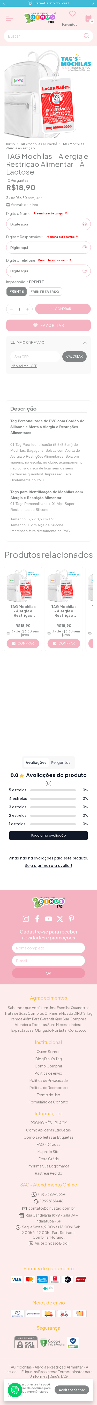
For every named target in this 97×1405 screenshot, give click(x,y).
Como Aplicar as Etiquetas (48, 1130)
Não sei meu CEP (24, 366)
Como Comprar (48, 1066)
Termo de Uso (48, 1094)
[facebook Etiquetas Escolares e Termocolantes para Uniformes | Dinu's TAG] (37, 918)
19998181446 (51, 1201)
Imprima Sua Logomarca (48, 1166)
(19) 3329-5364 (51, 1194)
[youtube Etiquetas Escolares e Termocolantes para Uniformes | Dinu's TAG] (48, 918)
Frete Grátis (49, 1158)
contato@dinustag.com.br (51, 1208)
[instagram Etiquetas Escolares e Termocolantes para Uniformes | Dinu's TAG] (26, 918)
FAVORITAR (52, 325)
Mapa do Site (48, 1151)
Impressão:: (25, 281)
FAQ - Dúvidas (48, 1144)
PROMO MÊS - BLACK (49, 1122)
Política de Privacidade (48, 1080)
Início (10, 144)
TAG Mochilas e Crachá (38, 144)
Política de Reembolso (48, 1087)
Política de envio (48, 1073)
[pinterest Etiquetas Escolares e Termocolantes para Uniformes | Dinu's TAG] (71, 918)
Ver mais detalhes (24, 205)
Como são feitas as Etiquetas (48, 1137)
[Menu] (10, 18)
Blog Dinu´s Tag (48, 1058)
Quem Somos (49, 1051)
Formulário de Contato (48, 1102)
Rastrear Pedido (48, 1173)
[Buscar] (86, 36)
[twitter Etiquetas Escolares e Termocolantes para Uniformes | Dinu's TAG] (60, 918)
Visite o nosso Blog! (52, 1243)
